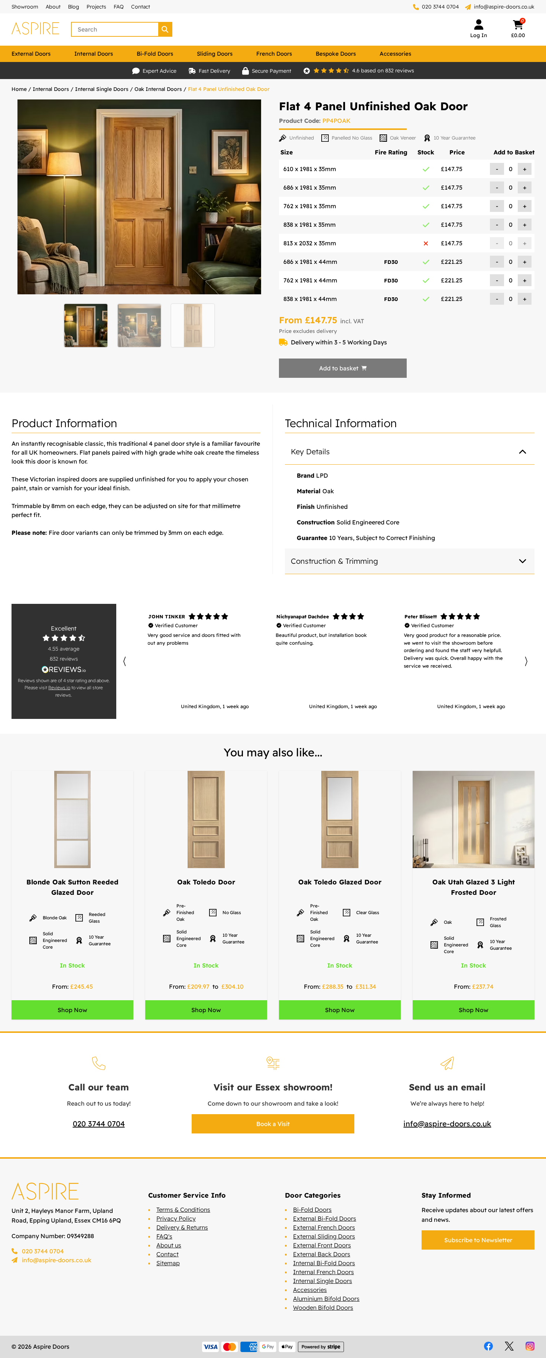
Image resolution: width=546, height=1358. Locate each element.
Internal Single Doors (102, 89)
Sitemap (168, 1263)
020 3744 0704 (439, 6)
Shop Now (72, 1010)
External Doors (31, 53)
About (53, 6)
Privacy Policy (176, 1218)
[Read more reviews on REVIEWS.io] (63, 669)
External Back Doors (321, 1254)
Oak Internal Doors (158, 89)
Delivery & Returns (182, 1227)
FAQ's (164, 1236)
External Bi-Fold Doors (324, 1218)
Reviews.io (59, 687)
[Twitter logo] (509, 1346)
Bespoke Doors (336, 53)
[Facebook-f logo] (488, 1346)
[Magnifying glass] (165, 29)
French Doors (274, 53)
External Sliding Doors (324, 1236)
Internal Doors (93, 53)
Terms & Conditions (183, 1209)
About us (168, 1245)
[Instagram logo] (530, 1346)
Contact (140, 6)
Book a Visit (273, 1124)
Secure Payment (271, 71)
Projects (96, 6)
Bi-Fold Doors (155, 53)
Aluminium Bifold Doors (326, 1298)
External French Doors (324, 1227)
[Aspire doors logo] (35, 29)
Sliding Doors (215, 53)
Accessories (395, 53)
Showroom (25, 6)
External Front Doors (322, 1245)
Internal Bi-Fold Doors (324, 1263)
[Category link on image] (72, 819)
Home (19, 89)
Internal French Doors (323, 1272)
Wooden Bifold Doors (323, 1307)
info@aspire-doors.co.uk (504, 6)
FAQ (119, 6)
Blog (73, 6)
